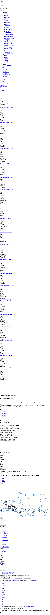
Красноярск (3, 484)
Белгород (3, 583)
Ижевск (3, 587)
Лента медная (4, 415)
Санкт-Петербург (4, 477)
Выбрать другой (2, 10)
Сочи (2, 601)
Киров (3, 589)
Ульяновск (3, 603)
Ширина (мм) (2, 100)
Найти (1, 104)
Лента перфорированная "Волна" (6, 417)
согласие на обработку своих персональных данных (15, 473)
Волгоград (3, 585)
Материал (1, 99)
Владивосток (3, 584)
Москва (3, 592)
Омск (2, 595)
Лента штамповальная (5, 412)
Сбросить (4, 104)
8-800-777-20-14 (2, 85)
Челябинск (3, 481)
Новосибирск (3, 594)
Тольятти (3, 602)
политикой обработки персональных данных (33, 473)
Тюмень (3, 483)
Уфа (2, 604)
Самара (3, 478)
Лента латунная (4, 416)
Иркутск (3, 485)
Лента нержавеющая (4, 413)
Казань (3, 480)
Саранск (3, 599)
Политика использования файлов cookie (7, 573)
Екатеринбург (4, 482)
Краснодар (3, 479)
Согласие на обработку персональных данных (8, 572)
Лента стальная (4, 411)
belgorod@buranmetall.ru (3, 86)
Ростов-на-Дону (4, 597)
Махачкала (3, 591)
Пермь (3, 596)
